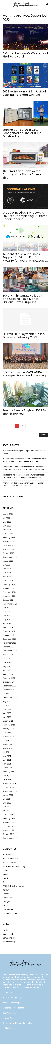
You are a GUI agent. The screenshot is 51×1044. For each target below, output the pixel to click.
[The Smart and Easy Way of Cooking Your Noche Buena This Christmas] (25, 155)
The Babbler (8, 909)
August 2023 (8, 654)
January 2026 (8, 541)
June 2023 (7, 662)
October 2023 (8, 646)
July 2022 (6, 705)
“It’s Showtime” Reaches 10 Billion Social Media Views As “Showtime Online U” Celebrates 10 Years (25, 460)
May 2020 (7, 806)
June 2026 (7, 522)
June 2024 (7, 615)
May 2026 (7, 526)
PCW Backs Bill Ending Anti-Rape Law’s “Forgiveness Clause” (24, 452)
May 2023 (7, 666)
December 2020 (9, 779)
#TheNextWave (9, 862)
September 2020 (10, 791)
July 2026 (6, 518)
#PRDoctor (7, 854)
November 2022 (9, 689)
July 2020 (6, 799)
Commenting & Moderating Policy (17, 1023)
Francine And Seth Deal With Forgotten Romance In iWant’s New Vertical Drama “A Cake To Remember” (24, 468)
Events (5, 870)
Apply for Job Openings (12, 997)
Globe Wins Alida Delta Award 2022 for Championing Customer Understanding (25, 216)
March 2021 (8, 767)
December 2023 (9, 639)
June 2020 (7, 803)
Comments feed (9, 938)
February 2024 (9, 631)
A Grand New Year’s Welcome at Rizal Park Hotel (25, 54)
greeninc (6, 874)
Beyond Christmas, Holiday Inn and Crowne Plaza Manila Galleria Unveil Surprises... (24, 299)
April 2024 (7, 623)
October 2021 (8, 740)
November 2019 (9, 830)
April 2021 (7, 764)
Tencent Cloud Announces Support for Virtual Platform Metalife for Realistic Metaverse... (25, 257)
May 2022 (7, 713)
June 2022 (7, 709)
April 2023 (7, 670)
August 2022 (8, 701)
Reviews (6, 890)
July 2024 (6, 611)
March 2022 (8, 721)
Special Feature (9, 897)
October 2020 (8, 787)
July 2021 (6, 752)
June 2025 (7, 568)
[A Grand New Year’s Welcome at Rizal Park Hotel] (25, 37)
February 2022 (9, 725)
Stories (5, 905)
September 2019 (10, 838)
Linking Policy (8, 1028)
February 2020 (9, 818)
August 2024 (8, 607)
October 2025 (8, 553)
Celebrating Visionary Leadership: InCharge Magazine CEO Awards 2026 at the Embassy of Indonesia (25, 476)
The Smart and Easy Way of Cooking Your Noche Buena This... (22, 174)
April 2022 (7, 717)
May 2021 (7, 760)
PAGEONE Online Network (14, 886)
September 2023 (10, 650)
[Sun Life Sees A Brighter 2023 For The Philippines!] (25, 394)
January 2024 (8, 635)
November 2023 (9, 643)
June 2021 (7, 756)
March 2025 (8, 580)
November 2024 (9, 596)
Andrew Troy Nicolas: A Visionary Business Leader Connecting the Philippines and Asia (23, 484)
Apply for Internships (11, 1003)
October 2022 (8, 693)
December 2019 (9, 826)
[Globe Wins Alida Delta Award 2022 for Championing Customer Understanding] (25, 196)
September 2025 (10, 557)
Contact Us (7, 992)
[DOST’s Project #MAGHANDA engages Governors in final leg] (25, 356)
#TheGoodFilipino (10, 858)
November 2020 (9, 783)
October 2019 (8, 834)
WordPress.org (9, 941)
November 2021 (9, 736)
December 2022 (9, 686)
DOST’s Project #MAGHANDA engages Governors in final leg (24, 373)
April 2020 (7, 810)
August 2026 (8, 514)
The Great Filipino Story (12, 913)
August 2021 (8, 748)
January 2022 (8, 728)
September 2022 (10, 697)
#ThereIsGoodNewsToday (14, 866)
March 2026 (8, 533)
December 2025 (9, 545)
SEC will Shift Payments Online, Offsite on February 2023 (24, 335)
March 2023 (8, 674)
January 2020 (8, 822)
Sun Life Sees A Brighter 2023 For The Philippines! (25, 412)
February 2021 (9, 771)
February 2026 (9, 537)
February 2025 (9, 584)
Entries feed (8, 934)
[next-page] (33, 426)
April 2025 (7, 576)
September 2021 (10, 744)
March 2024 (8, 627)
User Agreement (10, 1013)
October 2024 (8, 600)
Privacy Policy (9, 1018)
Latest (5, 878)
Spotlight (6, 901)
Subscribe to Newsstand (13, 1008)
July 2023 (6, 658)
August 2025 (8, 561)
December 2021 (9, 732)
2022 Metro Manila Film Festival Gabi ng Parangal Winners (24, 93)
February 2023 (9, 678)
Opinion (6, 882)
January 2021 (8, 775)
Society (6, 893)
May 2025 (7, 572)
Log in (5, 930)
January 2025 (8, 588)
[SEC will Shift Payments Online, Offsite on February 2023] (25, 319)
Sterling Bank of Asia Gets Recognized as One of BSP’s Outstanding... (22, 133)
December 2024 (9, 592)
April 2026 (7, 529)
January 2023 (8, 682)
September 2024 (10, 604)
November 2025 (9, 549)
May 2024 (7, 619)
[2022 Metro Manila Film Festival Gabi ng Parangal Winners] (25, 75)
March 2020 (8, 814)
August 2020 (8, 795)
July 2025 (6, 565)
